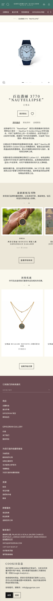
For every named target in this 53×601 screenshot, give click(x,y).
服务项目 (6, 439)
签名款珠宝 (25, 12)
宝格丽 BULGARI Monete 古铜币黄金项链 (22, 345)
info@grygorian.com (12, 543)
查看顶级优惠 (26, 366)
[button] (50, 12)
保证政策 (6, 512)
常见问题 (6, 490)
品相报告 (37, 122)
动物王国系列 (8, 461)
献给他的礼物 (8, 457)
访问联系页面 (8, 550)
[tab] (16, 122)
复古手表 (15, 12)
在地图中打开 (8, 539)
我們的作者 (7, 494)
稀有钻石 (6, 417)
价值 (4, 431)
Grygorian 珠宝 (38, 12)
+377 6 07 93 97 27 (10, 547)
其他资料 (26, 122)
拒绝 (17, 595)
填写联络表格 (8, 554)
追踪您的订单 (8, 520)
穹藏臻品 (6, 468)
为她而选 (6, 453)
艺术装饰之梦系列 (9, 465)
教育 (4, 498)
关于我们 (6, 435)
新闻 (4, 487)
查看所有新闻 (26, 260)
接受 (9, 595)
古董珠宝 (6, 12)
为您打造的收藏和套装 (11, 472)
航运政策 (6, 516)
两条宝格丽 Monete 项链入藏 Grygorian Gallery (22, 242)
